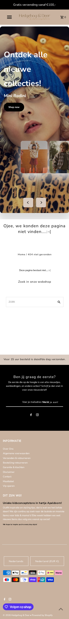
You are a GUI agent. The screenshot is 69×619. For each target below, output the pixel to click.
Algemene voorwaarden (16, 453)
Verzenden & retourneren (16, 458)
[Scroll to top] (61, 609)
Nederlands (16, 561)
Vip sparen (9, 486)
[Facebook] (31, 415)
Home (21, 254)
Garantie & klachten (13, 467)
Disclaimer (9, 472)
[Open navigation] (9, 17)
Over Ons (8, 449)
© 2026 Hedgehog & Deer (16, 615)
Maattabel (8, 481)
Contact (7, 476)
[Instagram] (37, 415)
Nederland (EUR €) (47, 561)
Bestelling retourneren (15, 462)
